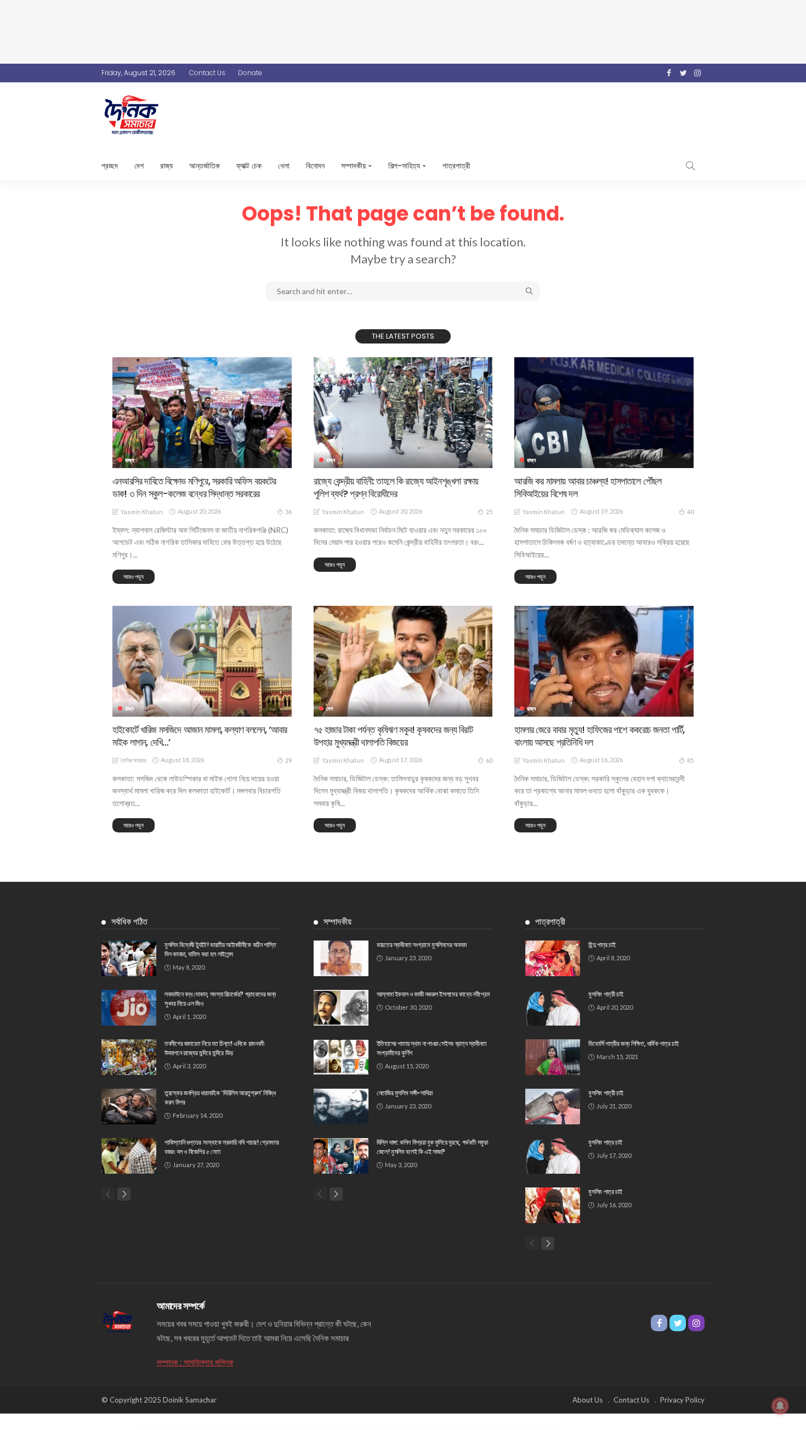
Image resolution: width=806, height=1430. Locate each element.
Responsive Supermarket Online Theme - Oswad (290, 1427)
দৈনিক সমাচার (133, 760)
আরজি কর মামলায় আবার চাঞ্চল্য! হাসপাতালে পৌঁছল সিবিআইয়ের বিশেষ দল (587, 487)
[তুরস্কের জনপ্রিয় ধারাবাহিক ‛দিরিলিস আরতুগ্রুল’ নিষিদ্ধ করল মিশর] (128, 1106)
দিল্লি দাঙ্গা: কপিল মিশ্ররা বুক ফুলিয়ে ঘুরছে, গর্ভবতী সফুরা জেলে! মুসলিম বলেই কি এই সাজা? (432, 1147)
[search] (690, 165)
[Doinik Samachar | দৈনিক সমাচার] (118, 1321)
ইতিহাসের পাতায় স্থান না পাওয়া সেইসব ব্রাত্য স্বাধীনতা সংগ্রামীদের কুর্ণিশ (431, 1048)
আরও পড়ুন (133, 576)
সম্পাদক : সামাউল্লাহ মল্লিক (195, 1362)
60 (489, 760)
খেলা (284, 165)
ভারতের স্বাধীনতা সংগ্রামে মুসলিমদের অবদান (422, 944)
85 (690, 760)
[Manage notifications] (780, 1406)
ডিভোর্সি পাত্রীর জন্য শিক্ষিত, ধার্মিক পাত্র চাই (633, 1043)
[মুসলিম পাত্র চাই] (552, 1156)
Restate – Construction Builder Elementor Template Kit (446, 1427)
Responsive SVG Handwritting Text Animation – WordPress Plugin (320, 1427)
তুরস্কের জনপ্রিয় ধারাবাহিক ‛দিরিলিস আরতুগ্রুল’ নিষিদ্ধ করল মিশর (220, 1097)
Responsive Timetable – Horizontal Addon (349, 1427)
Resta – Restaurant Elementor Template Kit (420, 1427)
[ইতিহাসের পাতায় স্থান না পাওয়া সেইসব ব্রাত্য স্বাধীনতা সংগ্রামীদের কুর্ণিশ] (341, 1057)
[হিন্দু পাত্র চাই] (552, 958)
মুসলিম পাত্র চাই (605, 1142)
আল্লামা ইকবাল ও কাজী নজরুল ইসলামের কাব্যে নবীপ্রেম (433, 994)
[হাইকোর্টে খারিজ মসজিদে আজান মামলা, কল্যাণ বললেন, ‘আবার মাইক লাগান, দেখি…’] (202, 661)
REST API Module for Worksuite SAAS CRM (397, 1427)
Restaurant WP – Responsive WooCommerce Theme (474, 1427)
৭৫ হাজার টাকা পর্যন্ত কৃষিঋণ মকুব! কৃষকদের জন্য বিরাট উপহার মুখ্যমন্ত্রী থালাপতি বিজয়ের (393, 736)
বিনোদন (315, 165)
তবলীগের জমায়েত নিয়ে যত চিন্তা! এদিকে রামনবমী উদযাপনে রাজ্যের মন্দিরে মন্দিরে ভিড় (214, 1048)
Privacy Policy (682, 1399)
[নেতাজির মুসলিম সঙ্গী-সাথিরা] (341, 1106)
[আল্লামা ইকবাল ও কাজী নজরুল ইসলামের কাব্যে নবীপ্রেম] (341, 1008)
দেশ (139, 165)
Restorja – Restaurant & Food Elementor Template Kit (527, 1427)
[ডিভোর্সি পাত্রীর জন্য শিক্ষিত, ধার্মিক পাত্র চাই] (552, 1057)
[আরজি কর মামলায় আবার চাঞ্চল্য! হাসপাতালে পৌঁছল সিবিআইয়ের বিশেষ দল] (604, 412)
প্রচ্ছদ (109, 165)
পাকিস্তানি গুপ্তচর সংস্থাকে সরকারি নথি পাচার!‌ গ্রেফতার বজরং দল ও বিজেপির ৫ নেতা (221, 1147)
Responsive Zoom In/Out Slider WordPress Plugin (374, 1427)
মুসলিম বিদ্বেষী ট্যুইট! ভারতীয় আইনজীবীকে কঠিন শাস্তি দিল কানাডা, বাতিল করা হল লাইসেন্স (220, 949)
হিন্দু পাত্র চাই (601, 944)
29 (288, 760)
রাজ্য (166, 165)
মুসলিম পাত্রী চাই (605, 994)
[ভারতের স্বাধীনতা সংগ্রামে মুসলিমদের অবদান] (341, 958)
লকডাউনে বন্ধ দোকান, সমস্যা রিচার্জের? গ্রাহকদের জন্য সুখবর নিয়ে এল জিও (220, 998)
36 (288, 511)
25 (489, 511)
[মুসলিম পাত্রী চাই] (552, 1008)
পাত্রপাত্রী (456, 165)
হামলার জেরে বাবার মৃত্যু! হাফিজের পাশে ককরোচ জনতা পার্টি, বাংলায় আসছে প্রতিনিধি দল (599, 736)
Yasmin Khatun (142, 511)
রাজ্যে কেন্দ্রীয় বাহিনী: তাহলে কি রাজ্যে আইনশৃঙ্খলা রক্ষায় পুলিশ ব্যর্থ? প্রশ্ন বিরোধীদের (396, 487)
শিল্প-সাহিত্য (404, 165)
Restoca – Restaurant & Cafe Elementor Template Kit (500, 1427)
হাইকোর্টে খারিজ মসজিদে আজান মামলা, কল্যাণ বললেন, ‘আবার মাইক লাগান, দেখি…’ (199, 736)
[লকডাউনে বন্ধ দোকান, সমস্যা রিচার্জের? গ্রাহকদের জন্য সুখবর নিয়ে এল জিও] (128, 1008)
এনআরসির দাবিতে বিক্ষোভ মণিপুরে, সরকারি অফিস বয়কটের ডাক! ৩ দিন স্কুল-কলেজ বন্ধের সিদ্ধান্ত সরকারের (194, 487)
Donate (250, 72)
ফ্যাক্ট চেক (249, 165)
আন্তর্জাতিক (204, 165)
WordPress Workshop (271, 1427)
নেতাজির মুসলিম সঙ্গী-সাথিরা (405, 1092)
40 (690, 511)
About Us (587, 1399)
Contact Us (207, 72)
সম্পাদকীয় (353, 165)
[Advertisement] (403, 30)
